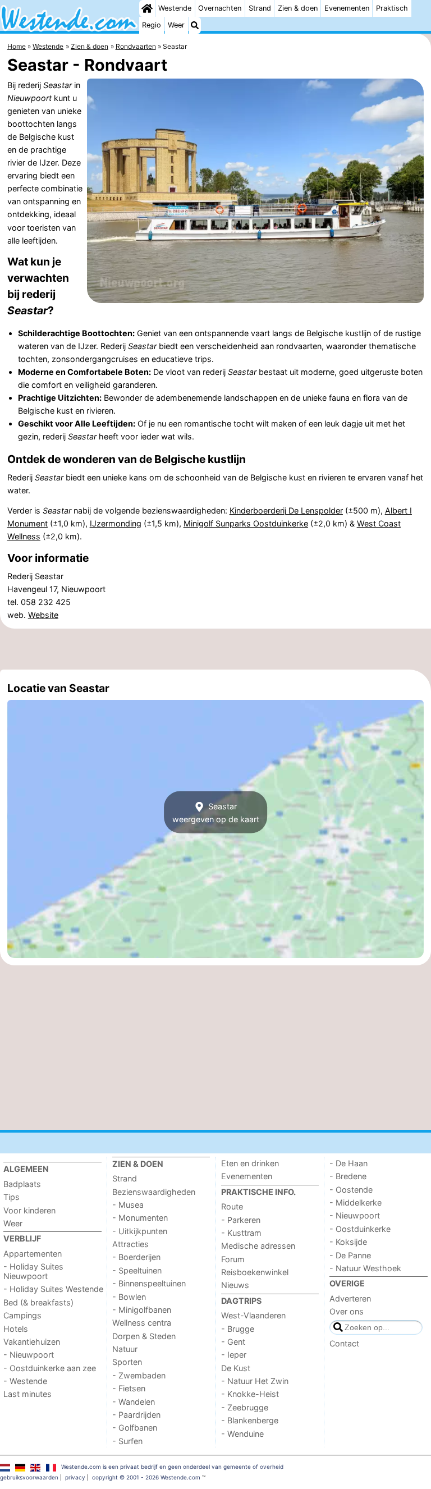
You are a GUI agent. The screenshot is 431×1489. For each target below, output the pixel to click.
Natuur (124, 1349)
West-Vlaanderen (253, 1315)
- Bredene (347, 1176)
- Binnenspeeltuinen (149, 1283)
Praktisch (392, 8)
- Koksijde (348, 1242)
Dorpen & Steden (144, 1336)
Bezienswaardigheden (153, 1192)
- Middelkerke (355, 1202)
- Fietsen (128, 1388)
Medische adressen (258, 1245)
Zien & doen (298, 8)
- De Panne (350, 1255)
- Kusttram (241, 1233)
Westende (174, 8)
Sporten (127, 1362)
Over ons (346, 1311)
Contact (344, 1343)
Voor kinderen (29, 1210)
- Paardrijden (136, 1414)
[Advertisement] (215, 649)
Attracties (130, 1244)
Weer (176, 25)
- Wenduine (242, 1433)
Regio (151, 25)
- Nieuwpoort (28, 1354)
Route (232, 1206)
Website (43, 615)
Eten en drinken (250, 1163)
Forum (233, 1259)
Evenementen (346, 8)
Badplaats (22, 1184)
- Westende (25, 1381)
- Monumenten (140, 1217)
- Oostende (351, 1189)
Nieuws (235, 1285)
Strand (260, 8)
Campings (22, 1315)
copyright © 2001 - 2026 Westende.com (146, 1477)
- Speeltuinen (137, 1270)
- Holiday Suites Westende (53, 1289)
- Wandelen (133, 1401)
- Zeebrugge (244, 1407)
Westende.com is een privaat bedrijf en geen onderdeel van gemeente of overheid (172, 1466)
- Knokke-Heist (250, 1394)
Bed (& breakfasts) (38, 1302)
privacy (75, 1477)
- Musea (128, 1204)
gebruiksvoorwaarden (29, 1477)
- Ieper (233, 1354)
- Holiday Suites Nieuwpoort (33, 1271)
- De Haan (348, 1163)
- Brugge (237, 1329)
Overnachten (219, 8)
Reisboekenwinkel (254, 1272)
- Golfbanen (134, 1427)
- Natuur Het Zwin (254, 1381)
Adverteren (350, 1298)
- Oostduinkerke (360, 1229)
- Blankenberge (249, 1420)
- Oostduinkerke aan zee (49, 1368)
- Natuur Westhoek (365, 1268)
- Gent (233, 1341)
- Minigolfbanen (141, 1309)
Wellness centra (141, 1322)
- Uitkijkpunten (139, 1231)
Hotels (15, 1329)
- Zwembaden (139, 1375)
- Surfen (127, 1441)
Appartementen (32, 1253)
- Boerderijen (136, 1257)
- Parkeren (240, 1220)
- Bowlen (129, 1297)
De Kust (235, 1368)
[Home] (147, 8)
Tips (11, 1197)
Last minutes (27, 1394)
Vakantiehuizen (31, 1341)
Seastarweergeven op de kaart (215, 812)
